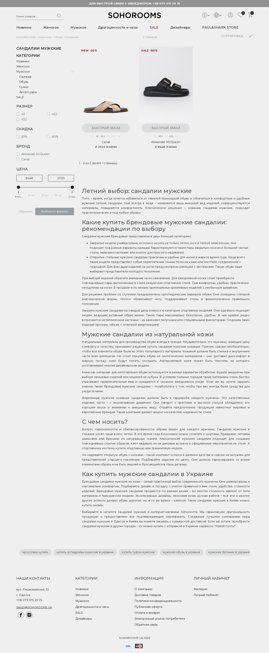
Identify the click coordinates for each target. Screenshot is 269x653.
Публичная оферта (148, 607)
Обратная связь (146, 624)
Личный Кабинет (206, 595)
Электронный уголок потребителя (159, 618)
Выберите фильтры (54, 211)
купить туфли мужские (138, 552)
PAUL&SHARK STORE (220, 27)
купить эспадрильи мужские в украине (85, 552)
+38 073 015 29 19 (166, 3)
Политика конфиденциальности (158, 601)
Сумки (24, 87)
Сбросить (26, 211)
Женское (51, 27)
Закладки (200, 589)
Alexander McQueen (165, 142)
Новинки (24, 27)
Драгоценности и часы (118, 27)
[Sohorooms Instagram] (28, 617)
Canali (106, 142)
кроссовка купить (35, 552)
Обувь (24, 82)
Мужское (78, 27)
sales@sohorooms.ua (34, 607)
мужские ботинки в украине (229, 552)
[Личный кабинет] (230, 16)
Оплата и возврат (147, 613)
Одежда (25, 77)
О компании (143, 589)
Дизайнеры (180, 27)
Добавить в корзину (125, 52)
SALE (154, 27)
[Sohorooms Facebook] (20, 617)
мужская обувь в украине (181, 552)
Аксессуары (28, 92)
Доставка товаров (147, 595)
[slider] (18, 187)
